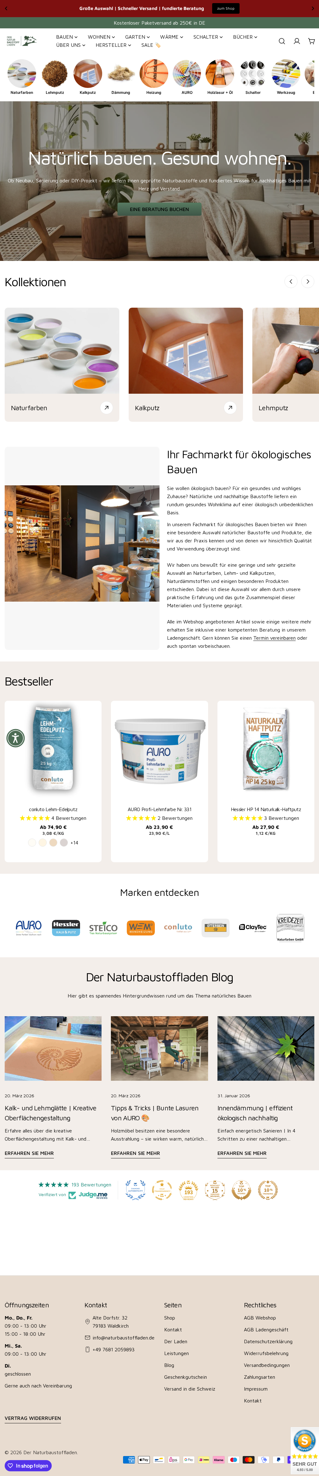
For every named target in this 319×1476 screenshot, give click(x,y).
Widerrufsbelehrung (266, 1353)
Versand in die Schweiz (189, 1389)
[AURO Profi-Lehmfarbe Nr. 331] (159, 749)
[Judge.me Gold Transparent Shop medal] (162, 1190)
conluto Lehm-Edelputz (53, 809)
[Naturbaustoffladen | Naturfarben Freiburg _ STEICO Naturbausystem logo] (103, 928)
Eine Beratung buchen (159, 209)
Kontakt (173, 1329)
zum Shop (226, 8)
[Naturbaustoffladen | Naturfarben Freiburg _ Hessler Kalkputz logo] (66, 928)
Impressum (256, 1389)
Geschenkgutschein (185, 1377)
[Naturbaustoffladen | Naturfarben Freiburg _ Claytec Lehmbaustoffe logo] (253, 928)
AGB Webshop (260, 1317)
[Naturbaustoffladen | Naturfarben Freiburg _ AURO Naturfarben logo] (28, 928)
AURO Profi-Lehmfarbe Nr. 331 (159, 809)
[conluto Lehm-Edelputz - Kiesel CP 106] (64, 843)
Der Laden (175, 1341)
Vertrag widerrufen (33, 1418)
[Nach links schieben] (291, 281)
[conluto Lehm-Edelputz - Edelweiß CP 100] (32, 843)
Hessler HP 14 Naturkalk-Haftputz (266, 809)
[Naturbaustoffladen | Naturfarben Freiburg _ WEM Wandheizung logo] (141, 928)
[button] (35, 818)
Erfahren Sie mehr (29, 1153)
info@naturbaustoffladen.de (124, 1337)
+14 (74, 842)
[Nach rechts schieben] (307, 281)
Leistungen (176, 1353)
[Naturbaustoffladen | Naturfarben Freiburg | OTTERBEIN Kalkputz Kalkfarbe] (215, 928)
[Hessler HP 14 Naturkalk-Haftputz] (265, 749)
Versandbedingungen (267, 1365)
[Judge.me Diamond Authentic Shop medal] (135, 1190)
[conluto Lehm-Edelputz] (53, 749)
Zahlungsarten (259, 1377)
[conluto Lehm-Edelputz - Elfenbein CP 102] (43, 843)
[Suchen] (282, 41)
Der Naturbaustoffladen (50, 1452)
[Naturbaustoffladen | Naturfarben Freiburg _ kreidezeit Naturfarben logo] (290, 928)
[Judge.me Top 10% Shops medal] (241, 1190)
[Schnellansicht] (93, 713)
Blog (169, 1365)
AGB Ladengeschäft (266, 1329)
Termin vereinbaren (274, 638)
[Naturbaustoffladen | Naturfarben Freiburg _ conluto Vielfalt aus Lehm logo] (178, 928)
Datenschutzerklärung (268, 1341)
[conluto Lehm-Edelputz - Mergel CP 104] (53, 843)
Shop (169, 1317)
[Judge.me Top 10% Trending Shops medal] (268, 1190)
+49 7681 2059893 (114, 1349)
